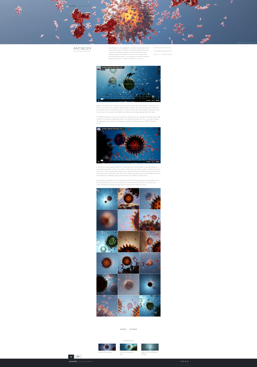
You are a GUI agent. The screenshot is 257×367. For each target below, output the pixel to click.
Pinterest (181, 361)
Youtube (185, 361)
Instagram (183, 361)
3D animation (123, 329)
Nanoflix (160, 54)
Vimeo (188, 361)
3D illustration (133, 329)
